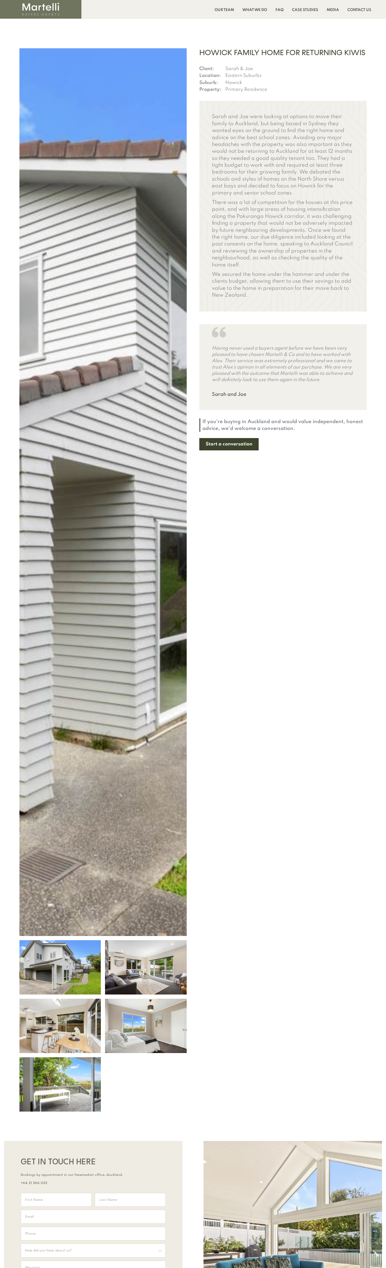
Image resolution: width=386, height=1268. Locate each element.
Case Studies (305, 10)
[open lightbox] (60, 967)
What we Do (254, 10)
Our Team (224, 10)
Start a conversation (229, 444)
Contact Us (359, 10)
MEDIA (333, 10)
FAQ (279, 10)
